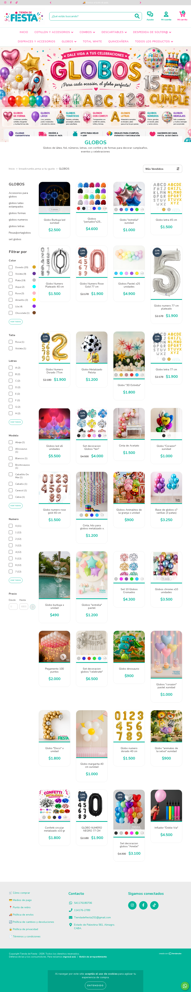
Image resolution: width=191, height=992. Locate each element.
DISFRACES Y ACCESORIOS (36, 41)
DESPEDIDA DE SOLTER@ (151, 32)
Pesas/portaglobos (20, 233)
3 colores (54, 209)
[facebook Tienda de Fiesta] (11, 2)
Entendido (95, 985)
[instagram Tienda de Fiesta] (5, 2)
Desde (12, 600)
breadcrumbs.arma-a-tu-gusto (37, 169)
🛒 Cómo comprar (19, 893)
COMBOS (86, 32)
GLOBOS (68, 41)
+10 (105, 208)
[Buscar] (137, 16)
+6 (105, 435)
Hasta (22, 600)
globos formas (17, 213)
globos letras (16, 226)
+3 (142, 375)
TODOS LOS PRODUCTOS (153, 41)
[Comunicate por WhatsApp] (185, 986)
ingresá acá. (69, 956)
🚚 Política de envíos (21, 914)
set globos (15, 239)
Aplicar (32, 607)
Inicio (12, 169)
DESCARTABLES (113, 32)
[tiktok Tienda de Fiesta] (16, 2)
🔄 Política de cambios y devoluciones (31, 922)
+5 (142, 209)
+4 (142, 833)
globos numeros (18, 219)
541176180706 (83, 903)
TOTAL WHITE (92, 41)
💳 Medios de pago (20, 900)
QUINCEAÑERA (118, 41)
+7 (169, 435)
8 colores (166, 579)
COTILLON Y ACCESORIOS (53, 32)
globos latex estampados (16, 204)
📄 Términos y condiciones (24, 936)
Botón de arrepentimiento (93, 956)
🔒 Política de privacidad (23, 929)
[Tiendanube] (170, 954)
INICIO (24, 32)
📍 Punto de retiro (20, 907)
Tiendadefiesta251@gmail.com (92, 917)
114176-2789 (82, 910)
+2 (142, 273)
